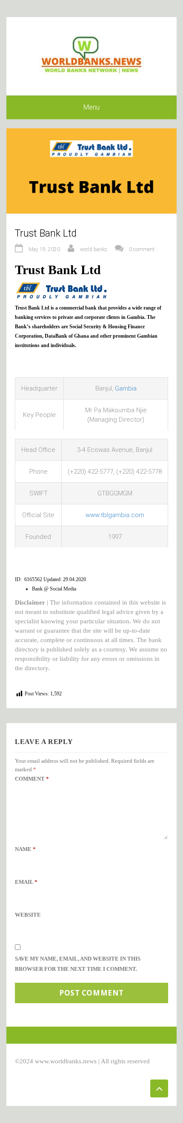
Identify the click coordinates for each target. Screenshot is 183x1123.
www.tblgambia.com (115, 515)
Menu (91, 107)
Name (25, 849)
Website (28, 915)
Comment (32, 779)
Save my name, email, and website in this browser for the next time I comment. (77, 963)
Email (26, 882)
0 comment (141, 249)
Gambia (126, 388)
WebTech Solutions (89, 1070)
